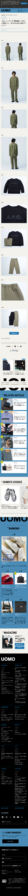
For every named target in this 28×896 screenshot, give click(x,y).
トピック (16, 438)
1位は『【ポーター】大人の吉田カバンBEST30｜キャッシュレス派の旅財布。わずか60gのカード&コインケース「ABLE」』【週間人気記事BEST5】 (20, 404)
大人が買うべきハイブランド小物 (19, 414)
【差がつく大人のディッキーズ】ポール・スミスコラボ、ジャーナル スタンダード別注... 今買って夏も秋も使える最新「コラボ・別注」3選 (20, 620)
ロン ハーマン (8, 28)
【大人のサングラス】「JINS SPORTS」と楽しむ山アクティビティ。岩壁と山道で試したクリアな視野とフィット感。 (19, 442)
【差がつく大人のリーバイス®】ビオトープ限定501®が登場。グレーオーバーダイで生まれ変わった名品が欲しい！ (19, 455)
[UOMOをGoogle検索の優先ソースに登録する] (14, 350)
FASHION (7, 382)
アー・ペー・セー (22, 28)
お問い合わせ (17, 870)
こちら (11, 883)
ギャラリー (4, 564)
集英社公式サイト (5, 870)
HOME (2, 382)
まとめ (17, 615)
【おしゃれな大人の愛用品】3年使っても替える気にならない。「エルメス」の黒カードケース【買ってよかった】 (20, 430)
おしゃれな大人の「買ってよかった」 (19, 427)
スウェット (3, 28)
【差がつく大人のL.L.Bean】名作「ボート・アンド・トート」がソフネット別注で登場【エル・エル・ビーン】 (20, 467)
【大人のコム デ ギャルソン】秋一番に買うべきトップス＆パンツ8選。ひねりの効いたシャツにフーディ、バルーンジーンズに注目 (20, 418)
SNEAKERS (3, 562)
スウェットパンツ (15, 28)
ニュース (4, 17)
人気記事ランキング (18, 400)
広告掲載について (5, 873)
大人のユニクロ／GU (6, 587)
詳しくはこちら (24, 3)
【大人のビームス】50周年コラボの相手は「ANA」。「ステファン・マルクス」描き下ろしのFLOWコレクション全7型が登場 (7, 620)
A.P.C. (16, 590)
